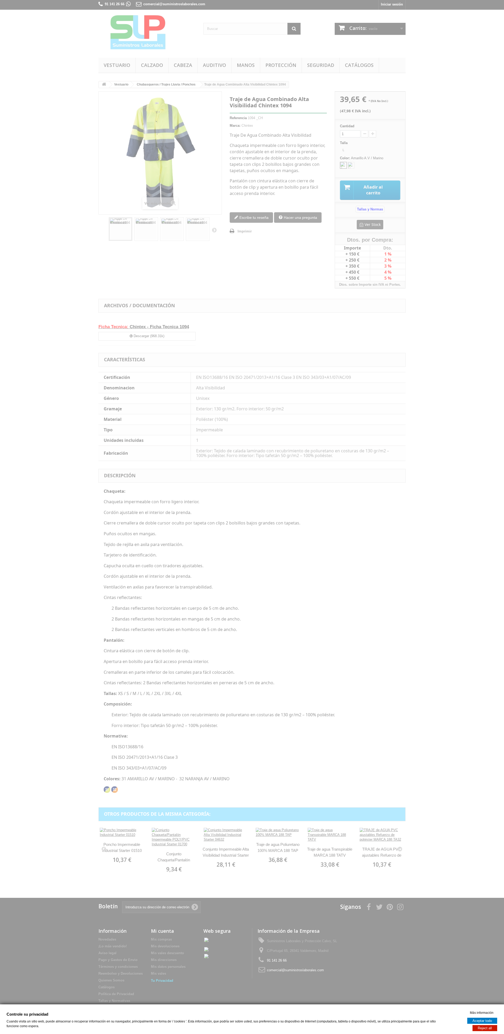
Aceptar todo (482, 1020)
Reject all (485, 1028)
